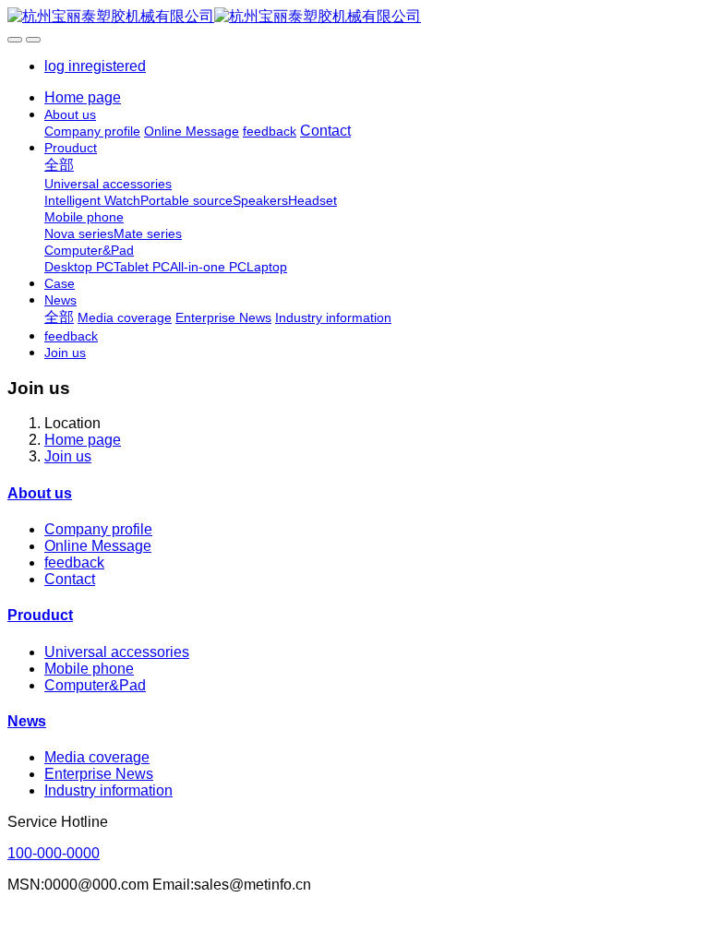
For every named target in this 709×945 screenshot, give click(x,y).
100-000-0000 (53, 853)
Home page (82, 97)
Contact (69, 579)
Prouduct (40, 615)
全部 (59, 165)
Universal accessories (116, 652)
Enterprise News (98, 774)
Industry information (108, 790)
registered (113, 66)
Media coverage (97, 757)
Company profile (98, 529)
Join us (67, 456)
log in (62, 66)
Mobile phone (89, 668)
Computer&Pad (95, 685)
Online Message (97, 546)
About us (39, 493)
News (26, 721)
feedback (74, 562)
